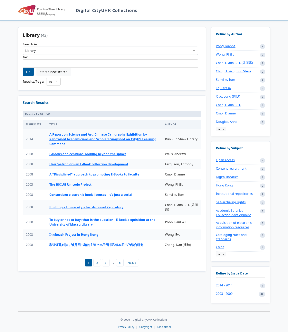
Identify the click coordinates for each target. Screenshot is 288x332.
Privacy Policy (125, 327)
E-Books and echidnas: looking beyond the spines (87, 154)
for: (25, 57)
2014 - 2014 (224, 285)
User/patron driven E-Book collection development (88, 164)
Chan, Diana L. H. (228, 105)
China (220, 247)
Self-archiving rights (231, 202)
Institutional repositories (234, 194)
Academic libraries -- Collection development (233, 212)
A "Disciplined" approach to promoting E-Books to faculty (94, 174)
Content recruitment (231, 168)
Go (28, 72)
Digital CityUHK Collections (106, 10)
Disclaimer (164, 327)
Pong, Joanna (225, 46)
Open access (225, 160)
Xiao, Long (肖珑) (228, 96)
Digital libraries (227, 177)
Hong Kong (224, 185)
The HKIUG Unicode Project (70, 184)
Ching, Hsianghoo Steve (233, 71)
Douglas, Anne (226, 122)
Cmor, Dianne (226, 113)
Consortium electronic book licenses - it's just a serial (90, 195)
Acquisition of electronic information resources (234, 224)
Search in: (30, 44)
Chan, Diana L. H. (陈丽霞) (234, 63)
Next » (132, 263)
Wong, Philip (225, 54)
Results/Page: (33, 81)
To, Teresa (223, 88)
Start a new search (53, 72)
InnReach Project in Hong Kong (73, 234)
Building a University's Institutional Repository (86, 207)
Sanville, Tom (225, 79)
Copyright (146, 327)
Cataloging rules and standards (231, 237)
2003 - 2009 (224, 294)
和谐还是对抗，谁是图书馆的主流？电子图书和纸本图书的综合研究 (96, 245)
